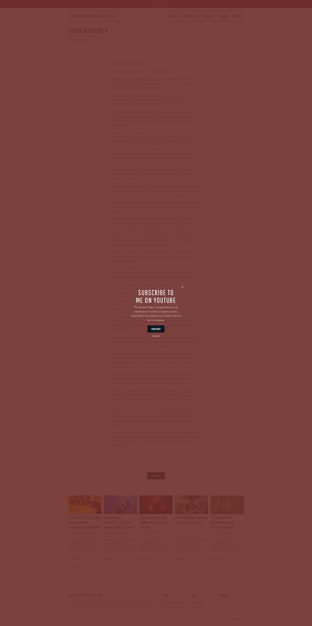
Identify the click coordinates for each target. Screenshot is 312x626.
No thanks (156, 336)
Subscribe (156, 329)
